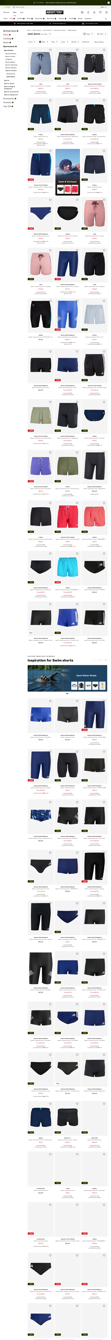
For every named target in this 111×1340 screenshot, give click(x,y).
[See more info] (41, 95)
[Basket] (106, 12)
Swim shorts (72, 30)
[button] (88, 34)
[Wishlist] (100, 12)
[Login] (88, 12)
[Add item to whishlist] (50, 50)
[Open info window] (109, 3)
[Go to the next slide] (106, 660)
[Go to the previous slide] (94, 660)
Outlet (8, 7)
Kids (21, 12)
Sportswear (37, 30)
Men (14, 12)
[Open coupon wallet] (82, 12)
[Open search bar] (105, 19)
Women (6, 12)
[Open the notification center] (94, 12)
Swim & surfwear (60, 30)
